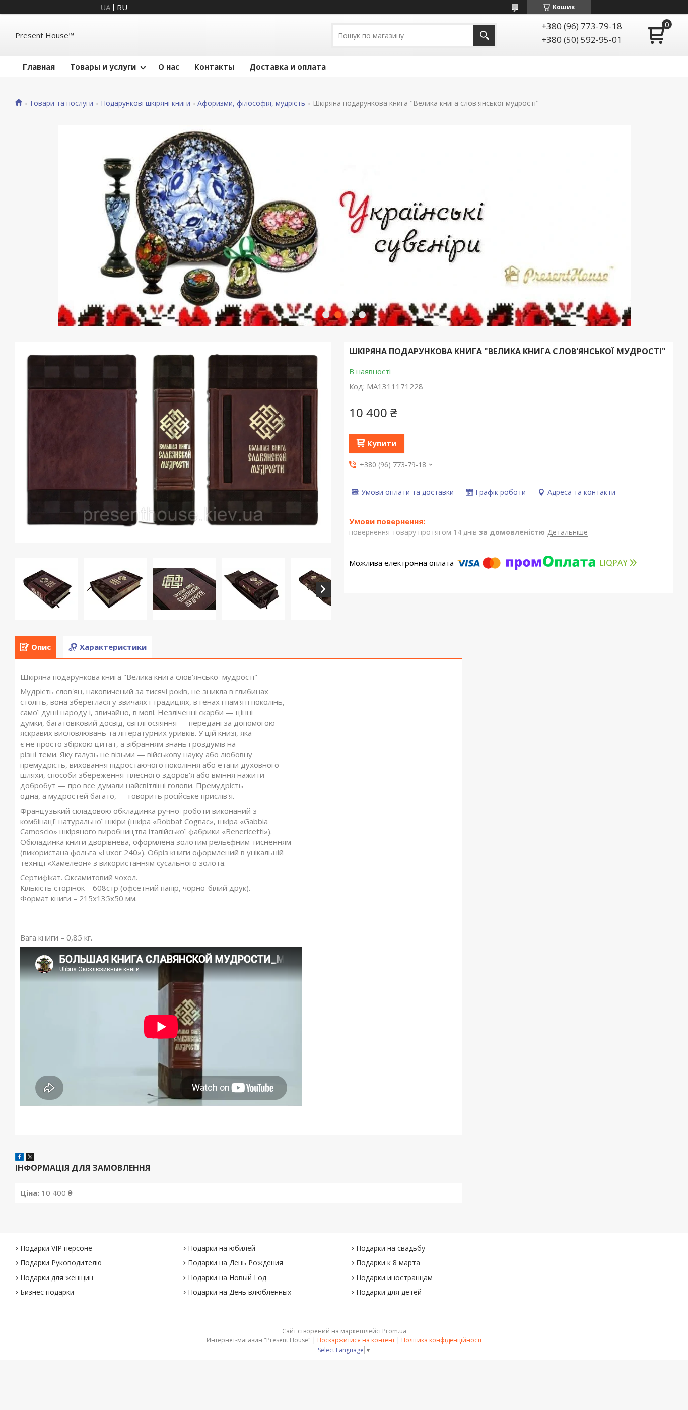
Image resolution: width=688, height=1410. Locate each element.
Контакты (214, 66)
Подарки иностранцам (394, 1277)
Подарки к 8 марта (388, 1262)
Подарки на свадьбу (390, 1248)
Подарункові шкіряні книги (145, 103)
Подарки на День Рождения (235, 1262)
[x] (30, 1158)
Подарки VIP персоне (56, 1248)
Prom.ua (394, 1331)
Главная (39, 66)
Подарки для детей (389, 1292)
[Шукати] (484, 35)
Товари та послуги (61, 103)
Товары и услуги (103, 66)
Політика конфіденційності (441, 1340)
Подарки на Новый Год (227, 1277)
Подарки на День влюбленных (239, 1292)
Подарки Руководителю (61, 1262)
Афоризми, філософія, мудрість (251, 103)
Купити (381, 443)
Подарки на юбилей (221, 1248)
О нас (168, 66)
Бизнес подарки (47, 1292)
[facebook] (19, 1158)
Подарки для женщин (56, 1277)
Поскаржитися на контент (356, 1340)
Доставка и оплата (287, 66)
